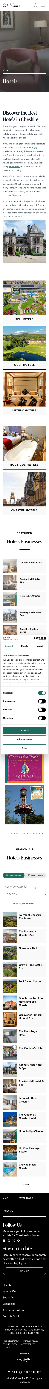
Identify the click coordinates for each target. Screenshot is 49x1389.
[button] (43, 5)
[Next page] (27, 1184)
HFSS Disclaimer (11, 1341)
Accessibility (28, 1344)
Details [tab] (24, 646)
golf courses (13, 167)
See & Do (9, 1297)
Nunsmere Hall (28, 948)
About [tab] (40, 646)
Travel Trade (25, 1198)
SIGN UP (24, 1271)
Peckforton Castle (30, 981)
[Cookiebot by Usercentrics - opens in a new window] (34, 638)
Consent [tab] (9, 646)
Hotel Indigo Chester (30, 596)
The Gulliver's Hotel (31, 1048)
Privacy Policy (30, 1341)
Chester (8, 1285)
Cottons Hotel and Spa (31, 563)
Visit (5, 1198)
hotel (15, 205)
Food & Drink (11, 1316)
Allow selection (24, 739)
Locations (9, 1304)
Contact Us (8, 1347)
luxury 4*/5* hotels (23, 151)
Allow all (24, 730)
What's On (9, 1291)
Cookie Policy (10, 1344)
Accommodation (13, 1310)
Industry (8, 1211)
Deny (24, 748)
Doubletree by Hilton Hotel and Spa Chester (31, 1002)
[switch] (42, 701)
